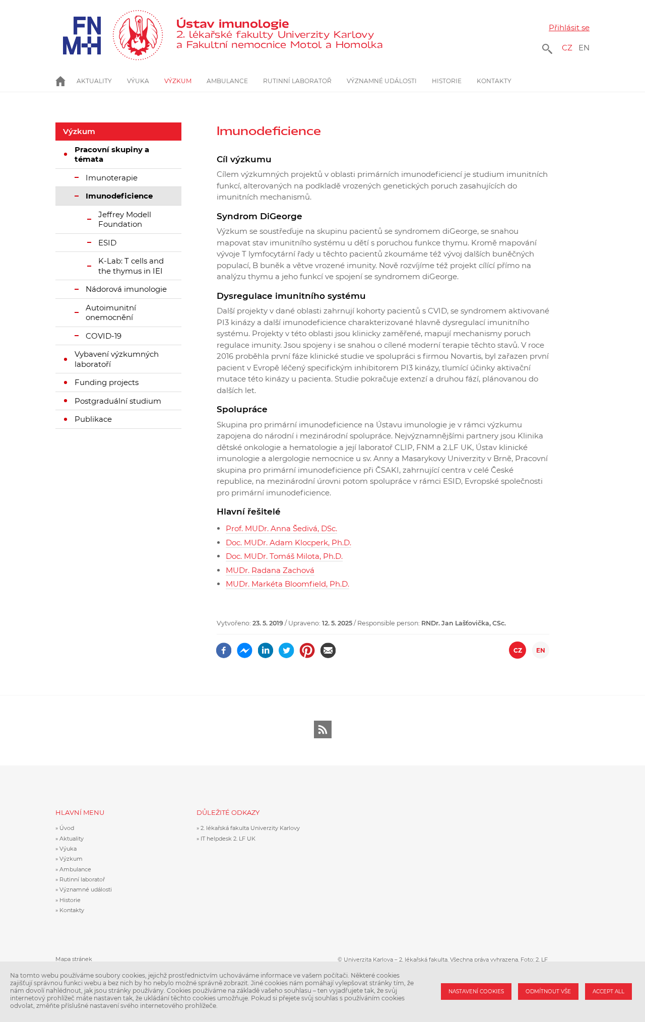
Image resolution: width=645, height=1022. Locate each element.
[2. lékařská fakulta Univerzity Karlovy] (109, 35)
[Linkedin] (266, 647)
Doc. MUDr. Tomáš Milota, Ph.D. (284, 556)
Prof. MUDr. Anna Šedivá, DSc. (281, 528)
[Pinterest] (307, 647)
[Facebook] (224, 647)
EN (584, 47)
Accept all (608, 991)
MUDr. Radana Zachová (270, 570)
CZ (567, 47)
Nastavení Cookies (476, 991)
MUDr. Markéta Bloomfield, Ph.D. (287, 584)
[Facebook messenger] (244, 647)
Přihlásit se (569, 27)
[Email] (328, 647)
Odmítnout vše (548, 991)
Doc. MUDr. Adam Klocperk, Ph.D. (288, 542)
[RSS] (323, 729)
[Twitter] (286, 647)
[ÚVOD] (66, 81)
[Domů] (279, 35)
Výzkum (79, 131)
